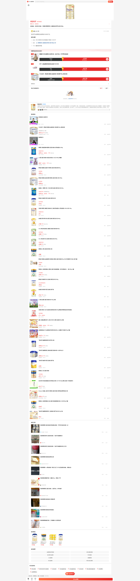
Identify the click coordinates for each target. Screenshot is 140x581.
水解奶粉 (90, 557)
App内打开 (71, 573)
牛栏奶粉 (90, 555)
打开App (110, 1)
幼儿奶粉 (50, 560)
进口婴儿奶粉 (50, 555)
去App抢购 (75, 579)
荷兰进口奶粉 (90, 560)
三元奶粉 (50, 557)
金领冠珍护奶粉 (50, 552)
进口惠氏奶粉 (90, 552)
